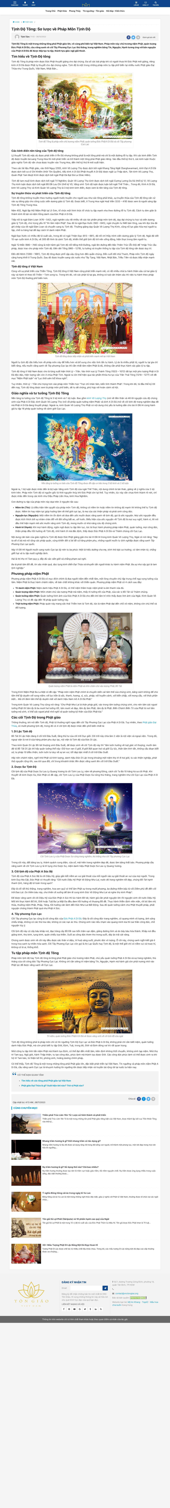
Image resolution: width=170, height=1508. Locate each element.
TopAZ (145, 1302)
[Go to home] (3, 229)
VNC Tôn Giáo (86, 3)
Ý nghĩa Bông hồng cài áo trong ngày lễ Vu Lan (66, 1193)
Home (17, 22)
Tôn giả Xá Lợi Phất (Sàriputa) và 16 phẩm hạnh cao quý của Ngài (75, 1219)
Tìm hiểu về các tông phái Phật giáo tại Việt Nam (46, 1080)
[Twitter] (133, 37)
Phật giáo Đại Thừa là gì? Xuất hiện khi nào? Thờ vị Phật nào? (52, 1085)
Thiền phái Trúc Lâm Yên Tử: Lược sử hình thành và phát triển (74, 1115)
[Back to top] (3, 247)
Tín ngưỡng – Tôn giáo (93, 11)
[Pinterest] (138, 37)
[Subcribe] (105, 1288)
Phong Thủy (75, 11)
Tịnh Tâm (25, 36)
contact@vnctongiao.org (126, 1293)
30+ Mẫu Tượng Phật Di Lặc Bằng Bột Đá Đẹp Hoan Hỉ (70, 1245)
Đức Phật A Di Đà (72, 918)
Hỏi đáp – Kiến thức (115, 11)
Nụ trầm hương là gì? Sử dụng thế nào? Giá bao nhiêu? (70, 1167)
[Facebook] (129, 37)
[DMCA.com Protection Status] (138, 1297)
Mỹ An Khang (134, 1302)
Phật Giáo (62, 11)
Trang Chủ (50, 11)
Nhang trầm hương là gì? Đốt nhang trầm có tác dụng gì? (71, 1141)
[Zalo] (144, 1099)
